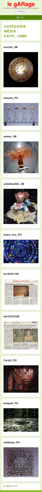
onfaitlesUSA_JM (14, 184)
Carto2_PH (10, 360)
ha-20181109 (11, 274)
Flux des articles (10, 486)
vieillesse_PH (12, 442)
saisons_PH (11, 98)
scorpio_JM (11, 47)
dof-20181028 (11, 316)
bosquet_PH (11, 403)
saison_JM (10, 136)
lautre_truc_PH (13, 234)
